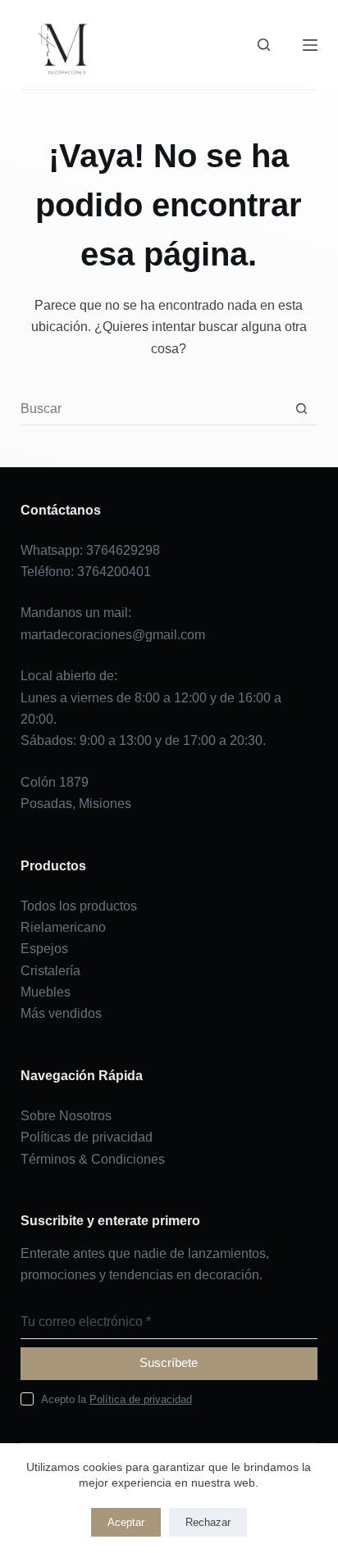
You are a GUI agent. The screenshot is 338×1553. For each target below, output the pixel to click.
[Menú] (310, 45)
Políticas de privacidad (87, 1137)
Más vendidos (61, 1013)
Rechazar (208, 1522)
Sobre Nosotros (66, 1116)
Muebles (46, 992)
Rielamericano (63, 927)
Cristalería (50, 971)
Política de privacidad (140, 1399)
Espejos (44, 949)
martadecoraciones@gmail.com (113, 635)
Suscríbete (168, 1362)
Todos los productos (79, 906)
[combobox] (153, 409)
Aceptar (125, 1522)
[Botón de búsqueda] (301, 409)
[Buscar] (264, 45)
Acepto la (116, 1399)
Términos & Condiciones (93, 1159)
